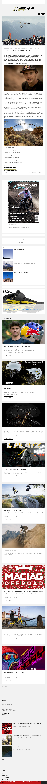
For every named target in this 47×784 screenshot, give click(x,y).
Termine (3, 698)
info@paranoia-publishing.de (7, 711)
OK (43, 782)
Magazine (4, 700)
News (3, 693)
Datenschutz (4, 715)
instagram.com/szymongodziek (10, 167)
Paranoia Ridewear (5, 775)
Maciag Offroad (5, 779)
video (34, 764)
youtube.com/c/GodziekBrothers (10, 170)
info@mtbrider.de (5, 713)
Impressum (4, 714)
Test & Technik (5, 696)
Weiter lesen (13, 230)
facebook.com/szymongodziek (10, 168)
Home (3, 691)
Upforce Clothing (5, 777)
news (19, 764)
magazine (10, 764)
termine (26, 764)
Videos (3, 694)
